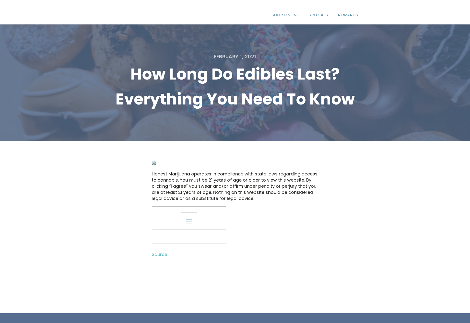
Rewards (348, 15)
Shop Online (285, 15)
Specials (318, 15)
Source (159, 254)
